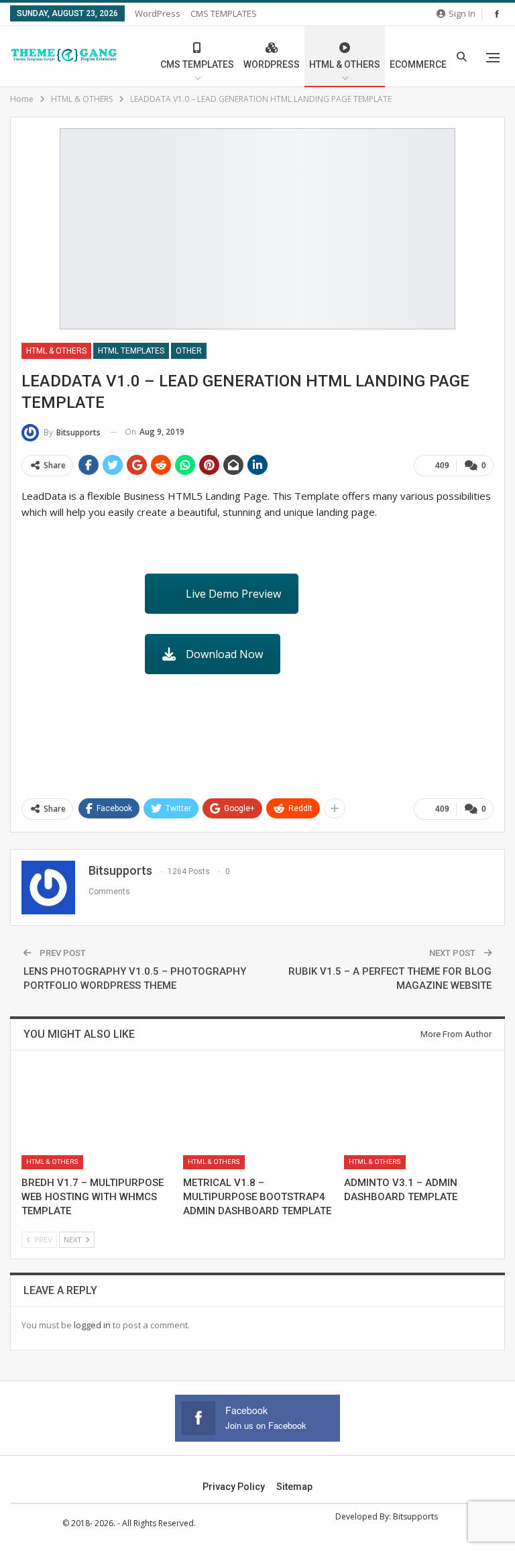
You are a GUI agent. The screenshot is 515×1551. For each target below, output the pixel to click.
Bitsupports (415, 1516)
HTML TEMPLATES (131, 351)
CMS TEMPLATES (223, 13)
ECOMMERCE (418, 64)
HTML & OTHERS (344, 64)
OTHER (189, 351)
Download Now (224, 654)
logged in (92, 1325)
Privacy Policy (234, 1486)
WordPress (157, 13)
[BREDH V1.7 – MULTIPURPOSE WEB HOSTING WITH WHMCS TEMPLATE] (96, 1117)
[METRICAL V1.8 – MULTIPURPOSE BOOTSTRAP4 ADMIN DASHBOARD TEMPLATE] (258, 1117)
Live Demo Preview (233, 593)
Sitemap (294, 1486)
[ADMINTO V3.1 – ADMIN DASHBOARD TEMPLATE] (419, 1117)
